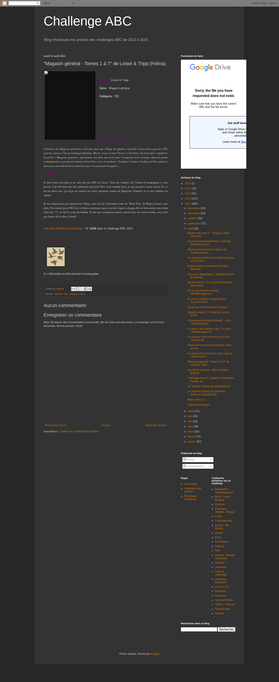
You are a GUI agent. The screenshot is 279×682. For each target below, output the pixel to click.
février (192, 436)
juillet (191, 411)
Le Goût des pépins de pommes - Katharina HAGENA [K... (207, 393)
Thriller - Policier (224, 604)
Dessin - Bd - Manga (66, 294)
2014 (188, 193)
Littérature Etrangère (221, 581)
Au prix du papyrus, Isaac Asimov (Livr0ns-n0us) (206, 300)
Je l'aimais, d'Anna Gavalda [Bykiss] (208, 386)
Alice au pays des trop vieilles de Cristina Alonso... (206, 251)
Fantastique (222, 541)
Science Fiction (224, 600)
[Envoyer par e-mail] (73, 289)
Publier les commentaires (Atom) (79, 431)
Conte (218, 516)
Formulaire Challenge (190, 498)
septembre (194, 223)
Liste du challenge (221, 573)
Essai (218, 537)
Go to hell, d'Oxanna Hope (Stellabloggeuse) (203, 292)
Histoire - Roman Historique (225, 557)
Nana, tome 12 (196, 399)
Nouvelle (220, 591)
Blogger (155, 653)
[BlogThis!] (77, 289)
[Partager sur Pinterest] (90, 289)
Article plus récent (55, 425)
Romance (220, 595)
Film (217, 550)
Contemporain (223, 520)
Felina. (81, 294)
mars (191, 431)
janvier (192, 441)
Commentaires (195, 466)
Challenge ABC (88, 21)
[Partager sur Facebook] (85, 289)
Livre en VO (222, 586)
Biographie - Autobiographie (224, 491)
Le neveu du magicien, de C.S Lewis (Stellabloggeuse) (209, 330)
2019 (188, 183)
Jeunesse (220, 567)
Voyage (219, 613)
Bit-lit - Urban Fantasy (222, 498)
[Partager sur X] (81, 289)
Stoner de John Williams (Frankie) (207, 307)
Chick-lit (220, 504)
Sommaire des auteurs (192, 490)
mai (190, 421)
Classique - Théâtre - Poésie (225, 510)
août (191, 228)
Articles (190, 459)
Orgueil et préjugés (198, 404)
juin (190, 416)
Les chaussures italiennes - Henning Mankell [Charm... (209, 243)
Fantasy (219, 546)
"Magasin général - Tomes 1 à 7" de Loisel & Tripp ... (208, 363)
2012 (188, 203)
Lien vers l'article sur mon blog (63, 228)
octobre (192, 218)
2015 (188, 188)
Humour (220, 562)
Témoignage (222, 609)
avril (191, 426)
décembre (194, 208)
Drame (219, 532)
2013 (188, 198)
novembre (194, 213)
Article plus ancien (156, 425)
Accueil (105, 425)
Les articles (191, 483)
